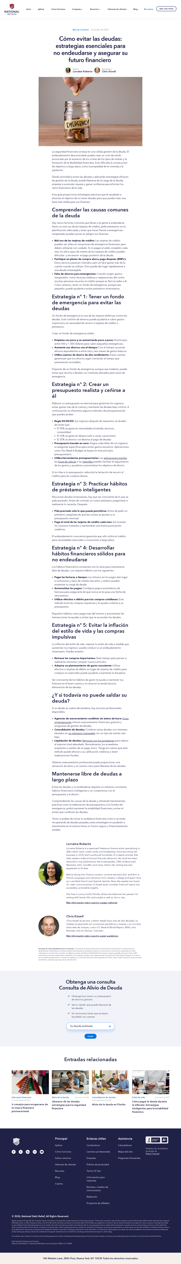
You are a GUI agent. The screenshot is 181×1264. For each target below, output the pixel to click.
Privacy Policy (156, 1236)
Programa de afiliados (98, 1203)
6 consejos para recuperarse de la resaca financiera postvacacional (30, 1108)
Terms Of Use (94, 1171)
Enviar (90, 1036)
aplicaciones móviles (115, 458)
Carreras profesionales (98, 1151)
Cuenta (59, 1183)
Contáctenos (93, 1145)
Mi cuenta (148, 9)
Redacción (92, 1196)
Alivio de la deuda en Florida (108, 1104)
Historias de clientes (65, 1164)
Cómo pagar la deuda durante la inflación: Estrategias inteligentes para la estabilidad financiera (150, 1106)
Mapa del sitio (125, 1151)
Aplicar (58, 1145)
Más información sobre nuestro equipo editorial (91, 902)
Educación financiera (21, 1097)
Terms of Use (144, 1236)
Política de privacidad (98, 1164)
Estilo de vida (138, 1097)
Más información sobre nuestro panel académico (92, 936)
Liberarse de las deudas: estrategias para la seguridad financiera (69, 1105)
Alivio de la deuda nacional (12, 9)
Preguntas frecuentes (129, 1158)
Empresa (91, 1158)
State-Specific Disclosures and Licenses (25, 1241)
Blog (57, 1177)
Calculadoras (125, 1145)
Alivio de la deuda (60, 1097)
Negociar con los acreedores (98, 740)
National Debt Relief (90, 953)
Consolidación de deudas (104, 1097)
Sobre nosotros (63, 1158)
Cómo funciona (63, 1151)
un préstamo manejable (81, 733)
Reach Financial (152, 1154)
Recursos (59, 1171)
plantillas (88, 461)
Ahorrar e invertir (81, 30)
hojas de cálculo (67, 461)
